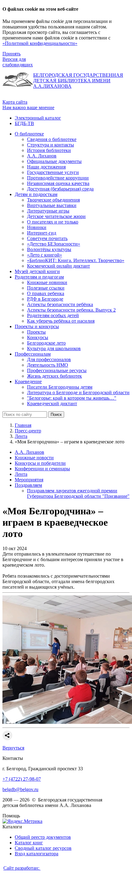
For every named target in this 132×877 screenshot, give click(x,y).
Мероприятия (29, 479)
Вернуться (13, 747)
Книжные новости (34, 457)
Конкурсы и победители (40, 463)
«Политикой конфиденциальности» (39, 43)
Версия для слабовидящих (17, 62)
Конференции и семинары (42, 468)
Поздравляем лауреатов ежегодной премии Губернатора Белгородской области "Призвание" (78, 493)
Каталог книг (29, 842)
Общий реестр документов (43, 837)
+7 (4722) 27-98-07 (21, 779)
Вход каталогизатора (36, 853)
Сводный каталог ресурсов (43, 848)
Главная (23, 425)
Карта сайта (14, 102)
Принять (11, 53)
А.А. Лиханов (29, 452)
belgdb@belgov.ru (20, 789)
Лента (21, 436)
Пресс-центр (28, 430)
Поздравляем (28, 485)
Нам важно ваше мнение (28, 107)
